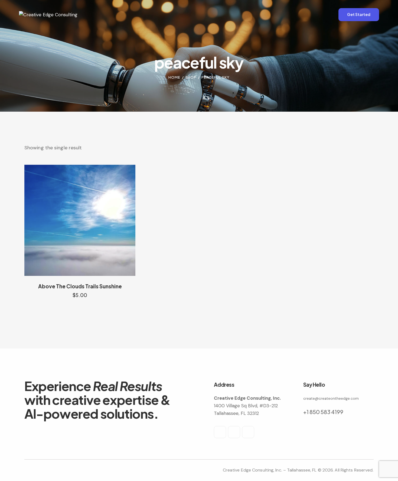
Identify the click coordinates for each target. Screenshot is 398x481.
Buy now (80, 300)
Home (174, 77)
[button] (72, 220)
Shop (191, 77)
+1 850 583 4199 (323, 411)
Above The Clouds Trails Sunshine (80, 286)
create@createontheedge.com (331, 398)
